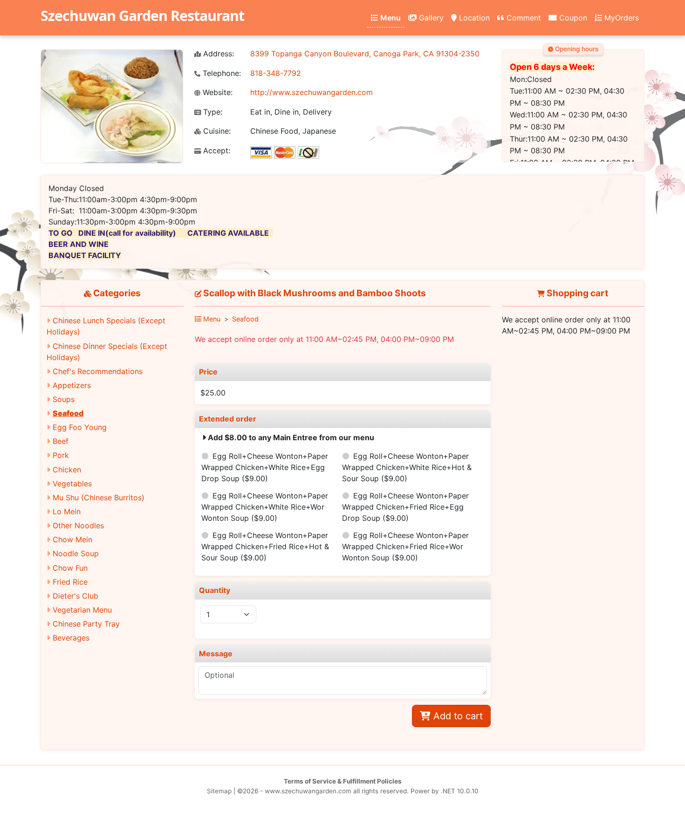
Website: (216, 92)
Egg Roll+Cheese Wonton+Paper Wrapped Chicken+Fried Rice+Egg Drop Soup (405, 507)
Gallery (430, 17)
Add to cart (457, 716)
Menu (389, 17)
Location (473, 17)
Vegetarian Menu (82, 609)
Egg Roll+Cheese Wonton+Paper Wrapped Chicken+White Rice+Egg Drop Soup (264, 467)
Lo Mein (67, 511)
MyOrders (620, 17)
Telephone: (220, 73)
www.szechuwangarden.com (308, 791)
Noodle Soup (76, 553)
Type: (211, 112)
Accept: (215, 150)
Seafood (68, 413)
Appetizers (72, 385)
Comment (522, 17)
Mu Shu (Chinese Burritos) (98, 497)
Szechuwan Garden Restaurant (142, 15)
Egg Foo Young (80, 427)
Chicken (67, 469)
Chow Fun (70, 568)
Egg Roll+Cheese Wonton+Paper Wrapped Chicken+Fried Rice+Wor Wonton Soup (405, 546)
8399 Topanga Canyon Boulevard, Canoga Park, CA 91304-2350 (365, 53)
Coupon (572, 17)
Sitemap (219, 791)
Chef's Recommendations (98, 371)
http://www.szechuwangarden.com (311, 92)
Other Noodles (78, 525)
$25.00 (213, 392)
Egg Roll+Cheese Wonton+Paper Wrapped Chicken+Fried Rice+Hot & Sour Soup (265, 546)
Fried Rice (70, 581)
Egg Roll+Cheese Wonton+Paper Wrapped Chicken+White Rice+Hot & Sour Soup (407, 467)
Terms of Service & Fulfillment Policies (343, 781)
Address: (217, 53)
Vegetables (72, 483)
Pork (61, 455)
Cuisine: (216, 131)
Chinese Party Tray (86, 623)
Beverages (71, 637)
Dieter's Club (75, 595)
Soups (64, 399)
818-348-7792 (275, 73)
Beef (60, 441)
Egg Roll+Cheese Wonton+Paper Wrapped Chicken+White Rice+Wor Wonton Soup (264, 507)
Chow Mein (72, 539)
